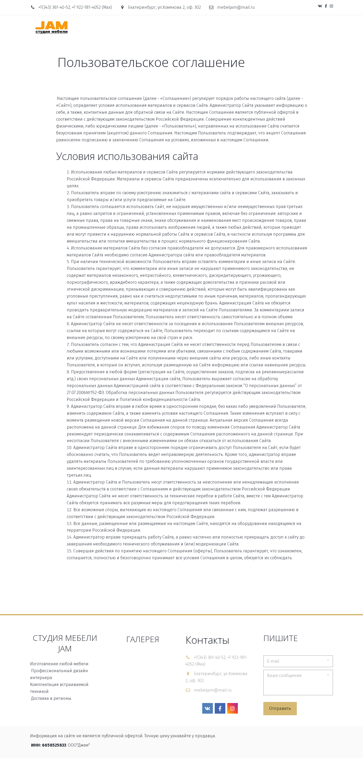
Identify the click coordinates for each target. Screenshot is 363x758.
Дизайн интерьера (177, 27)
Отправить (280, 708)
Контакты (252, 27)
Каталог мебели (130, 27)
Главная (96, 27)
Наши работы (219, 27)
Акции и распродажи (292, 27)
